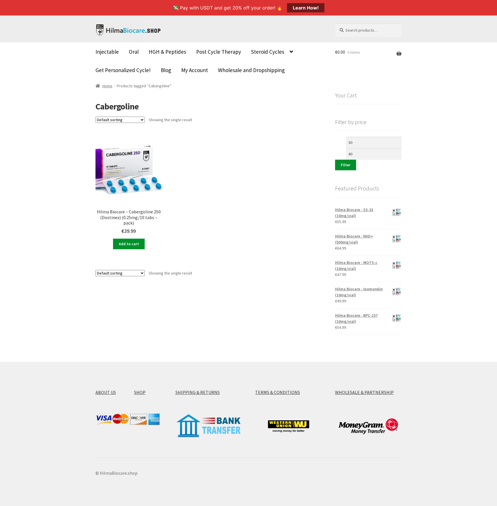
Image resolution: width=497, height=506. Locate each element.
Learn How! (306, 8)
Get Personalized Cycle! (123, 70)
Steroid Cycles (267, 51)
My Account (194, 70)
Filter (345, 164)
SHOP (140, 392)
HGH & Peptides (167, 51)
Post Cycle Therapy (218, 51)
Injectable (107, 51)
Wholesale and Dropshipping (251, 70)
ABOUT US (105, 392)
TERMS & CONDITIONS (277, 392)
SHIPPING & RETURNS (197, 392)
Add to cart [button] (129, 243)
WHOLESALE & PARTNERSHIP (364, 392)
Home (107, 85)
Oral (134, 51)
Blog (166, 70)
